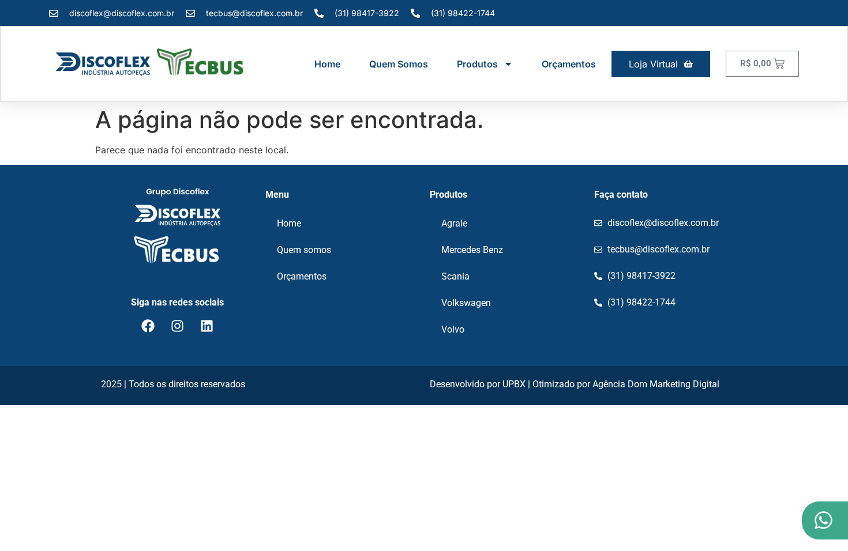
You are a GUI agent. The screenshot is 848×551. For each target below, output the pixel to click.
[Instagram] (177, 326)
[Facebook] (148, 326)
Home (327, 64)
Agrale (454, 223)
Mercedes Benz (472, 249)
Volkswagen (466, 302)
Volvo (452, 329)
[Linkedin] (207, 326)
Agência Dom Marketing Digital (655, 384)
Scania (455, 276)
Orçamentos (569, 64)
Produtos (477, 64)
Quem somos (398, 64)
